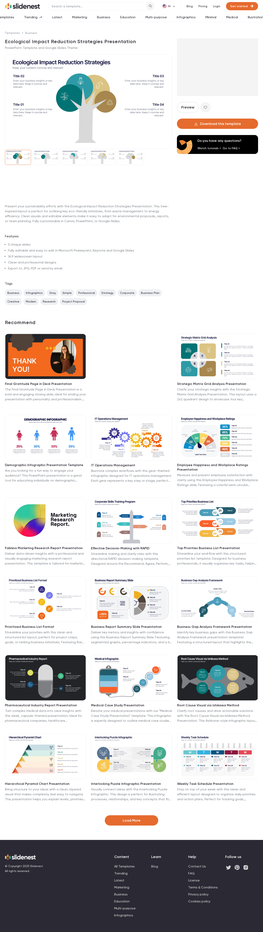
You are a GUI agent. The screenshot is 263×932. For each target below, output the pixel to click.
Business (103, 17)
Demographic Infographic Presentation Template (44, 465)
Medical (232, 17)
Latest (57, 17)
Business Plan (150, 292)
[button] (11, 101)
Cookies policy (199, 901)
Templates (12, 33)
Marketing (79, 17)
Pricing (202, 6)
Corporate (127, 292)
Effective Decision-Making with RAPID (120, 548)
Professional (86, 292)
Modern (31, 301)
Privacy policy (198, 894)
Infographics (186, 17)
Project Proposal (73, 301)
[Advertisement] (88, 204)
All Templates (124, 866)
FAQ (191, 873)
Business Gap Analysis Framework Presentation (214, 627)
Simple (67, 292)
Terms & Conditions (203, 887)
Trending (30, 17)
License (194, 880)
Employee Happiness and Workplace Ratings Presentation (212, 467)
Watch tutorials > (209, 148)
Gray (52, 292)
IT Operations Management (113, 465)
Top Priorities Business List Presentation (208, 548)
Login (216, 6)
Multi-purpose (156, 17)
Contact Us (197, 866)
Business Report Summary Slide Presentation (126, 627)
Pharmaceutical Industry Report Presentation (41, 705)
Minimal (210, 17)
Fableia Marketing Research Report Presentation (44, 548)
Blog (190, 6)
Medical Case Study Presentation (117, 705)
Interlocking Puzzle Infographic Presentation (126, 784)
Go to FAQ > (231, 148)
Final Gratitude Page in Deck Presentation (38, 384)
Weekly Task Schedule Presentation (205, 784)
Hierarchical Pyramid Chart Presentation (37, 784)
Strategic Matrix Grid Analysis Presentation (211, 384)
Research (49, 301)
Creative (13, 301)
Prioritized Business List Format (29, 627)
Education (128, 17)
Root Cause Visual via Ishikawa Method (208, 705)
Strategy (107, 292)
